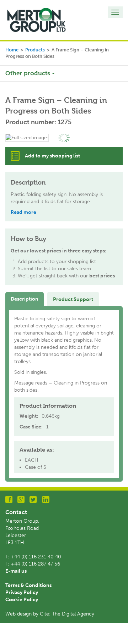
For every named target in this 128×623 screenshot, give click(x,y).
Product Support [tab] (73, 299)
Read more (23, 212)
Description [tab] (24, 299)
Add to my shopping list (52, 156)
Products (35, 49)
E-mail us (16, 571)
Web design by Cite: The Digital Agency (49, 614)
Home (11, 49)
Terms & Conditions (28, 585)
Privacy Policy (21, 592)
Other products (28, 73)
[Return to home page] (36, 20)
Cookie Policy (21, 600)
